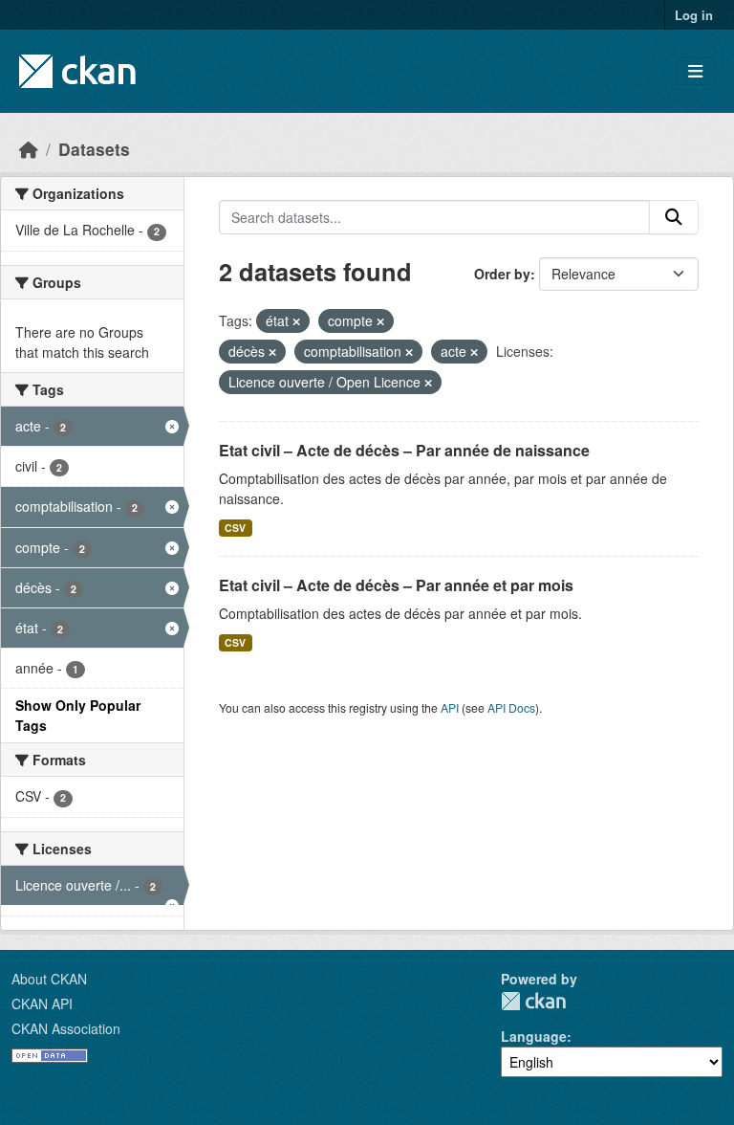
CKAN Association (65, 1028)
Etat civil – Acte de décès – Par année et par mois (396, 585)
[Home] (28, 149)
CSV (235, 527)
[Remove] (296, 321)
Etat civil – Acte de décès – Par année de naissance (404, 450)
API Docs (511, 707)
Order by (502, 273)
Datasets (94, 149)
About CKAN (49, 978)
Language (534, 1036)
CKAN (533, 1001)
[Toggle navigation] (695, 71)
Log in (694, 15)
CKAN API (42, 1003)
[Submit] (674, 217)
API (450, 707)
